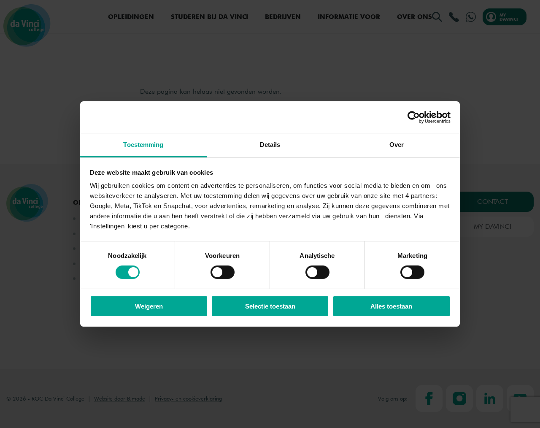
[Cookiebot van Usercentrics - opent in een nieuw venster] (414, 117)
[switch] (223, 272)
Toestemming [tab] (143, 144)
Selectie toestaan (270, 306)
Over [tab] (396, 144)
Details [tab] (270, 144)
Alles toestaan (391, 306)
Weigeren (149, 306)
